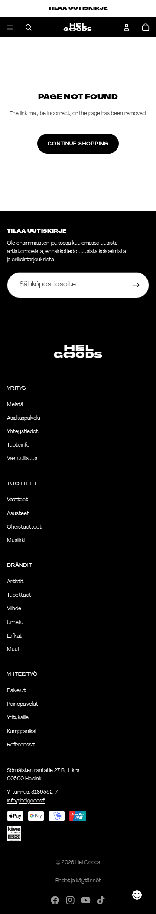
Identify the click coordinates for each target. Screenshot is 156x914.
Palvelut (16, 691)
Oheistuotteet (24, 527)
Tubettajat (19, 595)
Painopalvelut (22, 704)
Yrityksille (18, 718)
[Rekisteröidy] (136, 285)
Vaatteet (17, 500)
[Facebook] (55, 900)
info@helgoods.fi (26, 801)
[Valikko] (10, 27)
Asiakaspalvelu (23, 418)
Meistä (15, 405)
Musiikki (16, 540)
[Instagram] (70, 900)
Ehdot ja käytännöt (78, 881)
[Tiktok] (101, 900)
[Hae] (28, 27)
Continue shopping (78, 143)
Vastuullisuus (22, 459)
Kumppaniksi (21, 731)
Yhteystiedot (22, 431)
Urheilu (15, 622)
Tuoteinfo (18, 445)
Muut (13, 649)
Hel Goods (87, 862)
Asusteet (18, 513)
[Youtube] (86, 900)
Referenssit (21, 745)
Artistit (15, 582)
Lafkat (14, 636)
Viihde (14, 609)
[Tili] (126, 27)
